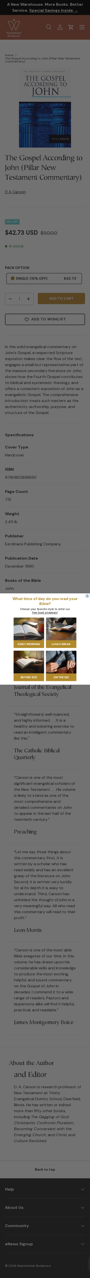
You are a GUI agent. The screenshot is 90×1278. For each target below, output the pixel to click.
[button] (29, 632)
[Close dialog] (87, 596)
